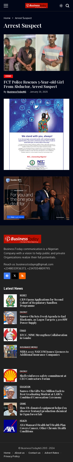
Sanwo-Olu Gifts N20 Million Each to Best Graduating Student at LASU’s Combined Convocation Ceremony (42, 394)
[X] (14, 276)
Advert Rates (52, 452)
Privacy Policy (11, 456)
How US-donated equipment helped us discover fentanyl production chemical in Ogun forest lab (43, 411)
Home (7, 18)
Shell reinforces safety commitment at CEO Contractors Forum (43, 377)
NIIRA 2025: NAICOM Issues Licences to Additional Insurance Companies (44, 353)
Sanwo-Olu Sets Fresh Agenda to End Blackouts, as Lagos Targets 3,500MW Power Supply (43, 320)
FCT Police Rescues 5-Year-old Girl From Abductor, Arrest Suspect (34, 84)
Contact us (34, 452)
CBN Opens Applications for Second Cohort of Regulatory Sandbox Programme (41, 303)
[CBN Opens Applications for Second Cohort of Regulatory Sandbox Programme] (10, 300)
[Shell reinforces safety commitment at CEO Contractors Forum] (10, 375)
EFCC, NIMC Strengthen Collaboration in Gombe (43, 336)
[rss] (22, 276)
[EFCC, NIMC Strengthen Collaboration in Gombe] (10, 334)
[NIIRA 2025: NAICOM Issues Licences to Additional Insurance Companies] (10, 351)
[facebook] (7, 276)
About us (20, 452)
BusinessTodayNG (16, 92)
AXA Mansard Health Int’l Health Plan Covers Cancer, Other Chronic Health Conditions (43, 428)
